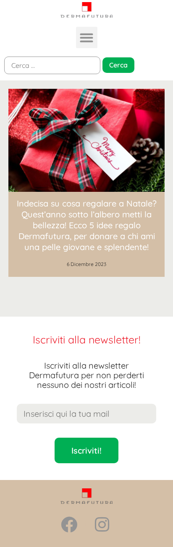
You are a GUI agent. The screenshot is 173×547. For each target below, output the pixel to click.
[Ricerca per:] (52, 65)
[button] (86, 37)
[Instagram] (102, 524)
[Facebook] (69, 524)
